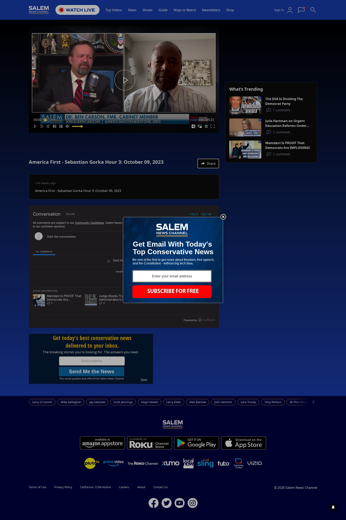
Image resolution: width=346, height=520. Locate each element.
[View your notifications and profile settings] (333, 507)
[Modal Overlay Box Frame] (173, 260)
